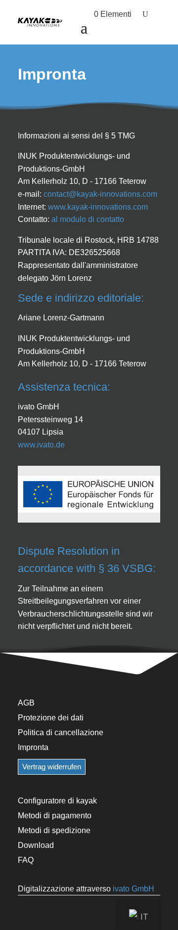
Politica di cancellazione (60, 732)
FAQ (26, 860)
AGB (26, 703)
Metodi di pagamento (54, 815)
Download (36, 845)
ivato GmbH (133, 889)
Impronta (33, 747)
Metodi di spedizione (54, 830)
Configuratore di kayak (57, 800)
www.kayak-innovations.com (98, 207)
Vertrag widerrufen (51, 766)
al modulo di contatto (87, 219)
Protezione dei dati (51, 717)
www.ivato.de (41, 445)
